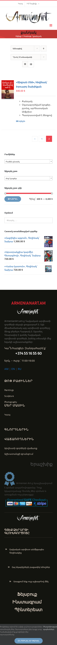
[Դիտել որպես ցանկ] (31, 64)
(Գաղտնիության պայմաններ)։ (50, 627)
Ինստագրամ (27, 601)
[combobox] (28, 161)
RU (19, 369)
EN (13, 369)
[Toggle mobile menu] (51, 25)
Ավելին (21, 121)
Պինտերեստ (28, 609)
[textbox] (28, 162)
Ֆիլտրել (13, 199)
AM (6, 369)
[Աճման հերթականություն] (43, 48)
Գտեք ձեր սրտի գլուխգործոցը (17, 531)
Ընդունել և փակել (28, 641)
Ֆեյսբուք (27, 594)
